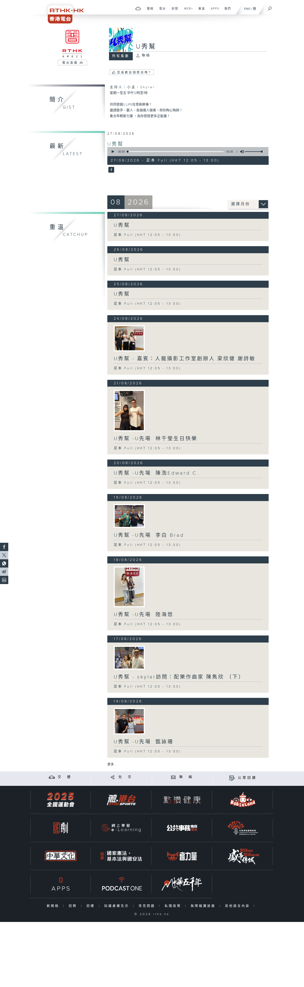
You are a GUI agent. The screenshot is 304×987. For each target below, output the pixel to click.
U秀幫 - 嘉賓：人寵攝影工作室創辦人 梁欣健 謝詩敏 (185, 359)
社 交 (125, 777)
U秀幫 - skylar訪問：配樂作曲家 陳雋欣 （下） (179, 677)
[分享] (112, 777)
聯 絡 (186, 777)
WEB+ (187, 10)
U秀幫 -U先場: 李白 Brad (149, 535)
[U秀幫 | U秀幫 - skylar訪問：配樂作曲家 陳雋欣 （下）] (129, 658)
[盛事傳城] (243, 856)
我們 (226, 10)
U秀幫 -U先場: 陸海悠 (144, 615)
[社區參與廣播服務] (243, 828)
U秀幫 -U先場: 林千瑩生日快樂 (155, 439)
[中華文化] (60, 856)
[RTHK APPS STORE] (60, 884)
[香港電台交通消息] (51, 777)
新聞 (173, 10)
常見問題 (148, 906)
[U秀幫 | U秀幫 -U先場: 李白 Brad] (129, 516)
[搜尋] (270, 7)
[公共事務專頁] (182, 828)
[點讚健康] (182, 800)
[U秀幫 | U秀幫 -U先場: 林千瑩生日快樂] (129, 410)
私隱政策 (174, 906)
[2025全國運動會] (60, 800)
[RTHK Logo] (63, 11)
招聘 (74, 906)
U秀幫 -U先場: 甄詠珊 (144, 742)
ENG (247, 9)
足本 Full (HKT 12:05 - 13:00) (147, 235)
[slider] (254, 151)
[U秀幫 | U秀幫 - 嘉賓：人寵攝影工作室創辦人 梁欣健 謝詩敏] (129, 338)
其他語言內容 (238, 906)
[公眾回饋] (232, 778)
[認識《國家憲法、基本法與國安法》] (121, 856)
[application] (186, 151)
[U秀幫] (110, 170)
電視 (148, 10)
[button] (112, 151)
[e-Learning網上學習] (121, 828)
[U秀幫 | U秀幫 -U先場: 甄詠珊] (129, 721)
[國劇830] (60, 828)
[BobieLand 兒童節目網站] (243, 800)
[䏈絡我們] (173, 777)
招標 (91, 906)
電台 (161, 10)
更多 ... (112, 764)
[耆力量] (182, 856)
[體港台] (121, 800)
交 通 (65, 777)
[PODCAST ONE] (121, 884)
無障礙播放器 (204, 906)
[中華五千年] (182, 884)
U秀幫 (115, 144)
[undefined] (138, 8)
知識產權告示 (117, 906)
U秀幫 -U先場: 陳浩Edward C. (156, 473)
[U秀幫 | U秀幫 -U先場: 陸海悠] (129, 587)
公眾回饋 (247, 778)
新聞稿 (54, 906)
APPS (213, 10)
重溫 (200, 10)
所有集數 (120, 56)
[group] (241, 151)
